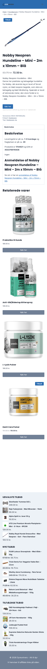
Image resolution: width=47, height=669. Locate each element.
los (16, 120)
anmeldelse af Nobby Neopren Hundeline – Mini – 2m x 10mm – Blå (23, 178)
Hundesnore (13, 12)
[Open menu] (42, 4)
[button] (42, 20)
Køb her (7, 106)
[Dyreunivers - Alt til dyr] (8, 4)
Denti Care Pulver (11, 427)
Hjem (5, 12)
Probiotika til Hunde (12, 240)
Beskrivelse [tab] (9, 127)
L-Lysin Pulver (9, 364)
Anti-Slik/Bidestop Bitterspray (18, 302)
